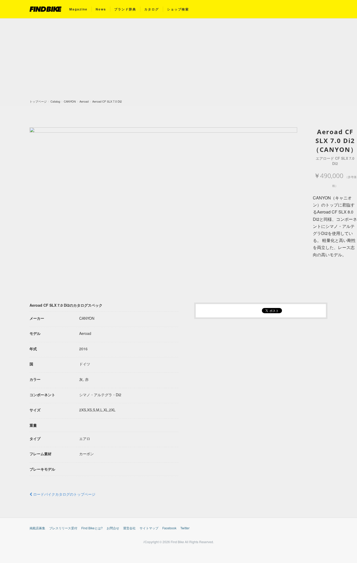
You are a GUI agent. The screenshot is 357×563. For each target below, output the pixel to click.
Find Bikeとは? (92, 528)
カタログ (151, 9)
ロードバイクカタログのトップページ (63, 494)
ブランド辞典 (125, 9)
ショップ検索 (178, 9)
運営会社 (129, 528)
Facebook (169, 528)
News (101, 9)
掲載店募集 (37, 528)
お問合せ (113, 528)
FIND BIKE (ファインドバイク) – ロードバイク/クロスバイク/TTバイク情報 (45, 9)
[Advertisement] (178, 60)
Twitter (184, 528)
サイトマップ (149, 528)
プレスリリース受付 (63, 528)
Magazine (78, 9)
